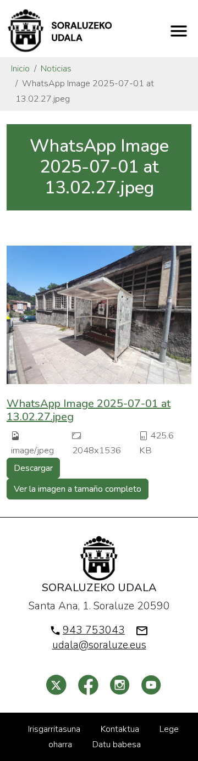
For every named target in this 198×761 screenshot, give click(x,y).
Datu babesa (116, 744)
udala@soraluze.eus (99, 645)
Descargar (33, 468)
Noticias (56, 69)
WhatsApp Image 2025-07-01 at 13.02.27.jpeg (88, 410)
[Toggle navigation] (179, 30)
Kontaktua (120, 729)
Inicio (20, 69)
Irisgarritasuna (54, 729)
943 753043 (94, 630)
